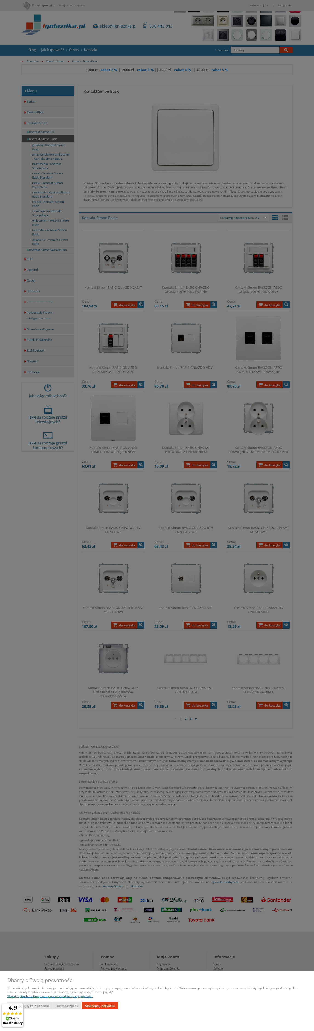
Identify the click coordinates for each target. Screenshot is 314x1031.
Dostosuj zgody (67, 1006)
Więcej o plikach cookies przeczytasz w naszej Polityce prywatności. (50, 996)
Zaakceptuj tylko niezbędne (30, 1006)
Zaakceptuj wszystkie (100, 1006)
